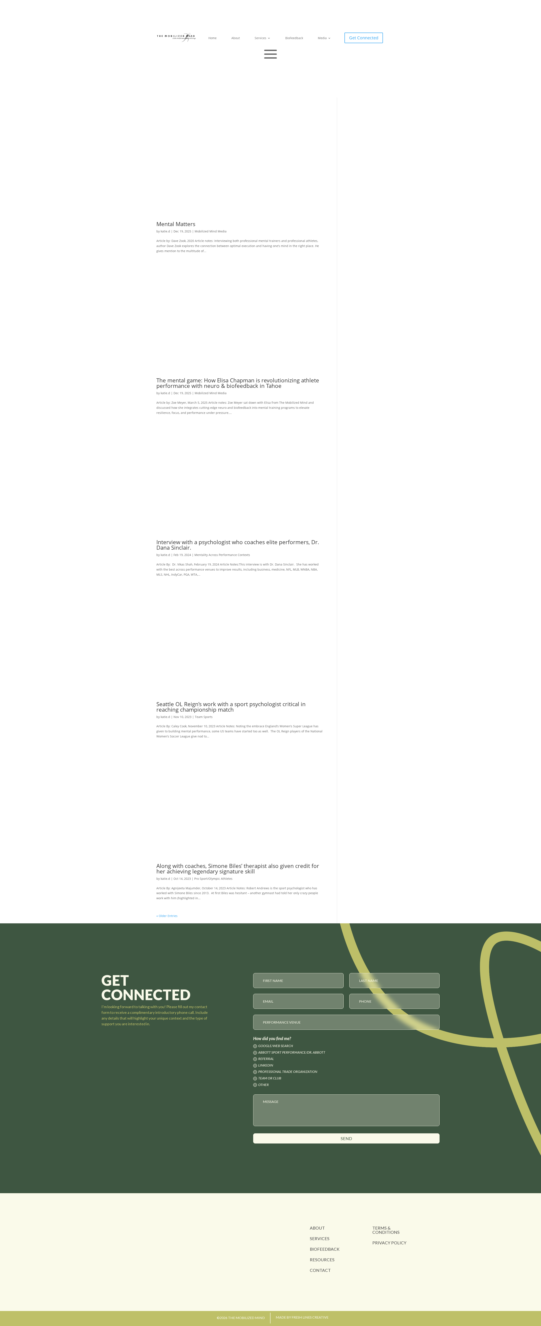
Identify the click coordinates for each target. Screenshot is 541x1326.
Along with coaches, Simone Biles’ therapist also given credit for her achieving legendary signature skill (237, 868)
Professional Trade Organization (287, 1071)
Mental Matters (175, 224)
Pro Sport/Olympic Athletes (213, 879)
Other (263, 1085)
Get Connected (363, 38)
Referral (266, 1059)
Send (346, 1138)
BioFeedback (294, 38)
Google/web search (275, 1046)
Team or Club (269, 1078)
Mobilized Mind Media (211, 231)
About (235, 38)
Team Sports (204, 717)
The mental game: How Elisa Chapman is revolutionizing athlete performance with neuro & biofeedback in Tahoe (237, 383)
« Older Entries (167, 916)
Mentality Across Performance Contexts (222, 555)
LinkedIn (265, 1065)
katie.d (165, 231)
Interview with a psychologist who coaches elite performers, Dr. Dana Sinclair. (237, 544)
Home (212, 38)
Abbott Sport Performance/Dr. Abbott (291, 1052)
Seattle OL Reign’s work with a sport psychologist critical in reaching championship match (231, 706)
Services (260, 38)
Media (322, 38)
